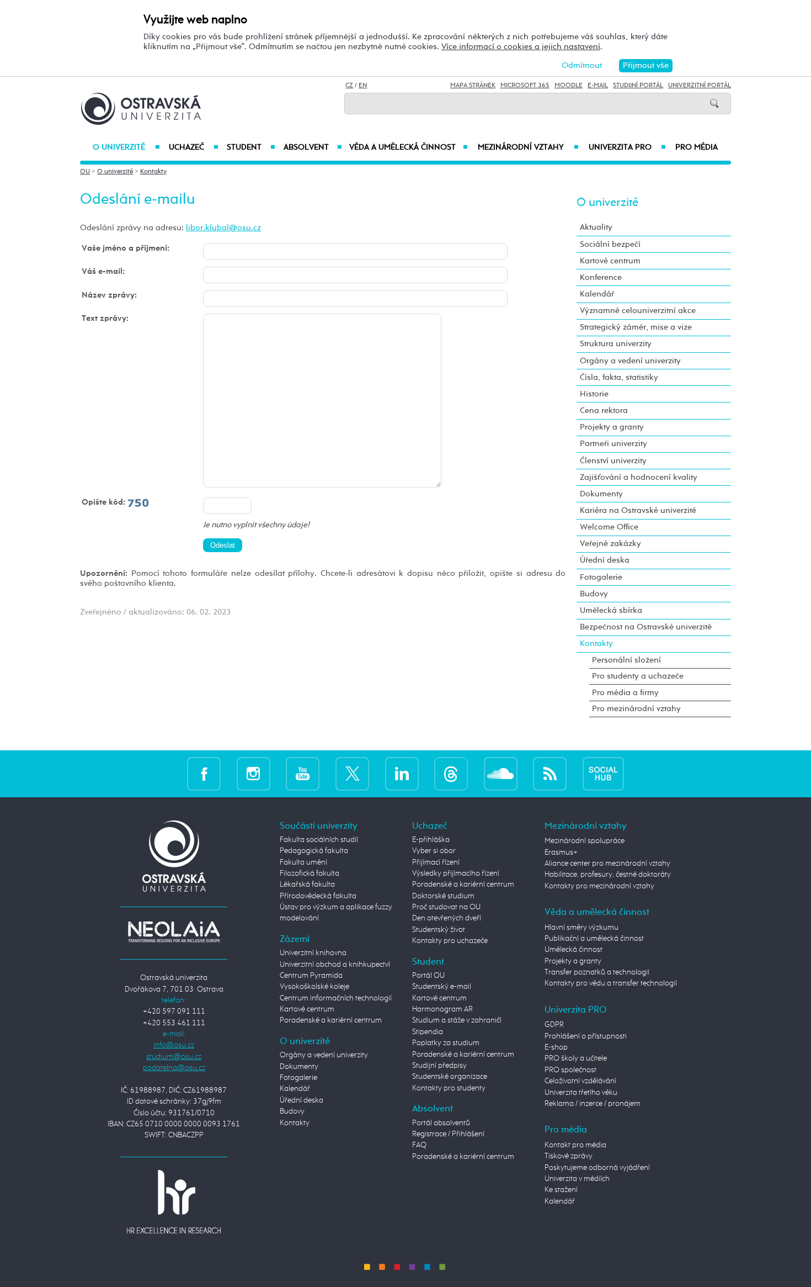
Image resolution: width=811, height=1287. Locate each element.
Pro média (696, 147)
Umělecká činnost (573, 950)
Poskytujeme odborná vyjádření (597, 1168)
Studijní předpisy (439, 1065)
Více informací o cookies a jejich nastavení (520, 47)
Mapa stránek (472, 85)
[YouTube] (302, 773)
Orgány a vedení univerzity (630, 361)
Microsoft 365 (524, 85)
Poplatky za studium (445, 1043)
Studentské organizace (449, 1077)
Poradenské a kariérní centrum (331, 1020)
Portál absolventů (441, 1123)
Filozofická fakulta (309, 873)
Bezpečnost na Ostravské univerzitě (646, 627)
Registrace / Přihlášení (448, 1134)
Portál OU (428, 975)
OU (85, 171)
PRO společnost (570, 1070)
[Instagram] (253, 773)
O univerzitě (126, 147)
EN (363, 85)
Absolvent (313, 147)
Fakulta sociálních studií (319, 840)
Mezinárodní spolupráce (585, 841)
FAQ (419, 1145)
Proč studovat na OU (446, 907)
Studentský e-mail (441, 987)
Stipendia (427, 1032)
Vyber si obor (434, 851)
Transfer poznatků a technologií (597, 972)
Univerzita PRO (627, 147)
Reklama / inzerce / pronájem (593, 1104)
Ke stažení (561, 1190)
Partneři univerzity (613, 443)
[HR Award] (174, 1201)
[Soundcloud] (500, 773)
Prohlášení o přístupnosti (586, 1036)
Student (251, 147)
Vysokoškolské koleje (314, 987)
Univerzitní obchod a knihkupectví (335, 964)
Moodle (568, 85)
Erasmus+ (561, 852)
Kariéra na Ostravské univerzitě (638, 510)
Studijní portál (638, 85)
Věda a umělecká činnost (408, 147)
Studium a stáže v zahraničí (456, 1020)
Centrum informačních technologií (336, 998)
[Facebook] (204, 773)
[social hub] (603, 773)
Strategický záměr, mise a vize (636, 327)
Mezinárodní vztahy (528, 147)
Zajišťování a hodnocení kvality (638, 477)
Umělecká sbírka (611, 610)
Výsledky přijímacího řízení (455, 873)
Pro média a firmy (625, 692)
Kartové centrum (610, 261)
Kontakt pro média (575, 1145)
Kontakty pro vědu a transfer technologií (611, 983)
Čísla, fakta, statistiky (619, 377)
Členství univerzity (613, 461)
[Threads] (451, 773)
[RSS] (550, 773)
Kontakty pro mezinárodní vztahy (599, 886)
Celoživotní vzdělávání (580, 1081)
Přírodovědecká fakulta (318, 896)
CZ (349, 85)
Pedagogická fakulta (314, 851)
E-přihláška (431, 840)
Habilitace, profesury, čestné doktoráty (608, 874)
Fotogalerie (601, 577)
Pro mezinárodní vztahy (636, 709)
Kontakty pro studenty (448, 1088)
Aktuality (596, 227)
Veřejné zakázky (610, 543)
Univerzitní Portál (699, 85)
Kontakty (153, 171)
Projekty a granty (612, 427)
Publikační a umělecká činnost (594, 938)
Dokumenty (601, 494)
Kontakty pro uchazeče (450, 941)
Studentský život (438, 930)
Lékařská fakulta (307, 884)
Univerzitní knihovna (313, 953)
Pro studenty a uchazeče (638, 676)
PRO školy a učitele (576, 1058)
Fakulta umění (303, 862)
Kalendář (597, 294)
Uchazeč (193, 147)
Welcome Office (609, 527)
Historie (594, 394)
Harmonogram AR (442, 1009)
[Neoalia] (174, 931)
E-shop (556, 1047)
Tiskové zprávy (569, 1156)
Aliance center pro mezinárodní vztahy (607, 863)
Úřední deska (604, 560)
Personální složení (626, 660)
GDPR (554, 1025)
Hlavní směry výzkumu (581, 927)
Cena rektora (604, 410)
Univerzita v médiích (577, 1179)
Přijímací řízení (436, 862)
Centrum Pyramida (311, 975)
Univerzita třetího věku (581, 1093)
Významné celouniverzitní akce (638, 310)
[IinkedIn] (402, 773)
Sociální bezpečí (610, 244)
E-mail (598, 85)
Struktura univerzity (616, 344)
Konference (601, 277)
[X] (352, 773)
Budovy (594, 594)
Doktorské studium (443, 896)
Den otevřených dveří (446, 918)
